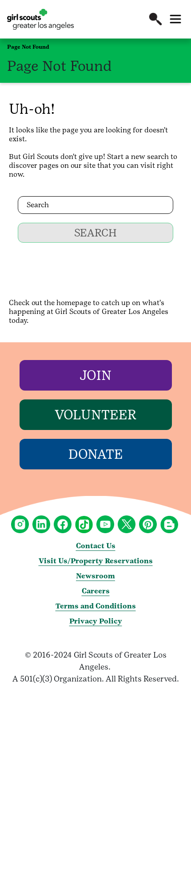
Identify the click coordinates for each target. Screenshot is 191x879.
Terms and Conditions (96, 606)
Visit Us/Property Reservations (96, 561)
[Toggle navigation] (175, 19)
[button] (155, 19)
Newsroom (95, 576)
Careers (96, 591)
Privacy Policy (95, 621)
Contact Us (95, 546)
